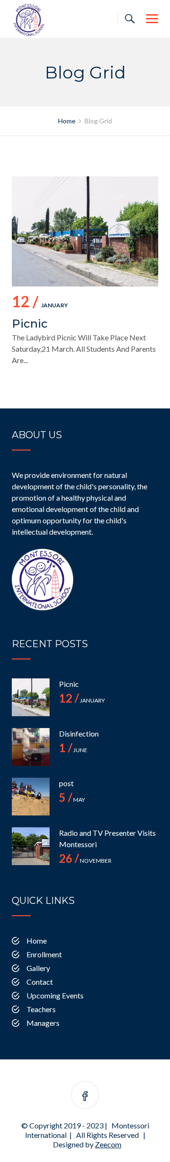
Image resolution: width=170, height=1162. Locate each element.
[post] (31, 796)
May (72, 799)
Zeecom (108, 1144)
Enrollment (44, 954)
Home (36, 940)
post (66, 783)
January (40, 303)
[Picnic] (31, 697)
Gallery (38, 967)
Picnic (30, 323)
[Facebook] (85, 1096)
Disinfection (79, 733)
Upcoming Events (55, 995)
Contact (39, 981)
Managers (43, 1022)
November (85, 860)
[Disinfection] (31, 747)
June (73, 750)
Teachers (41, 1009)
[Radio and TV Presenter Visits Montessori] (31, 846)
